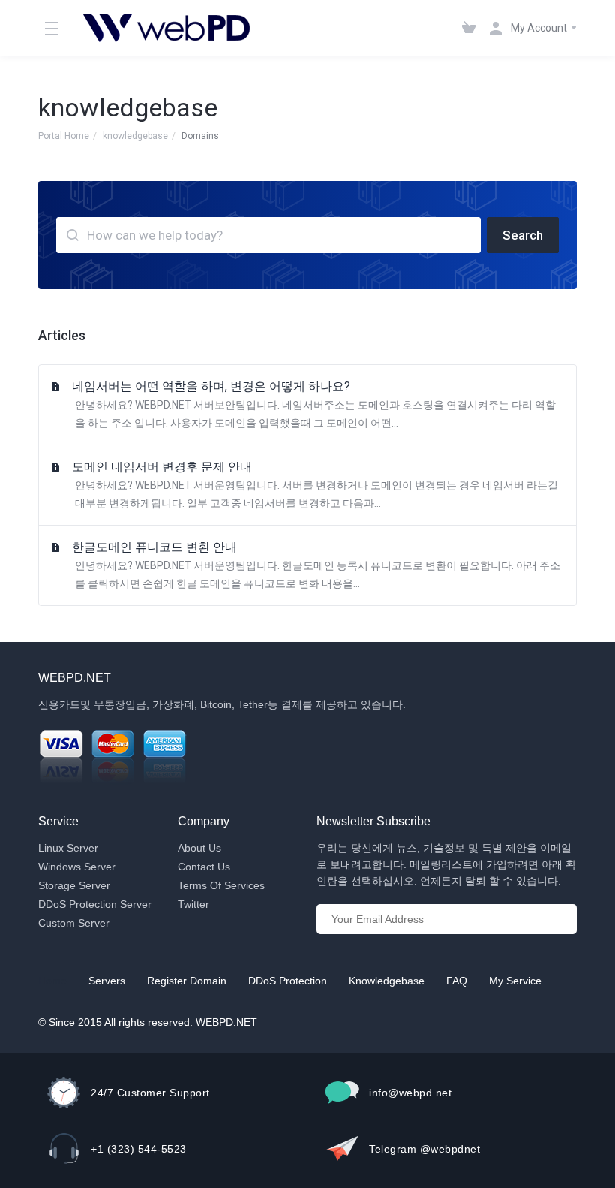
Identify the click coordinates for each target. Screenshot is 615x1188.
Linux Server (68, 848)
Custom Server (74, 923)
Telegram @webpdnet (424, 1149)
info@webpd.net (410, 1093)
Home (52, 981)
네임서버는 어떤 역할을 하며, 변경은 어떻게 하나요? (314, 404)
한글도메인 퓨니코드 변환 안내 (316, 564)
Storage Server (74, 885)
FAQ (456, 981)
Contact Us (204, 867)
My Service (515, 981)
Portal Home (63, 136)
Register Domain (186, 981)
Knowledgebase (386, 981)
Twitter (193, 904)
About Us (199, 848)
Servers (106, 981)
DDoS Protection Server (95, 904)
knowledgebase (135, 136)
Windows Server (77, 867)
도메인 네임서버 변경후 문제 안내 (315, 484)
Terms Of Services (221, 885)
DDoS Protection (287, 981)
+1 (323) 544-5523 (139, 1149)
